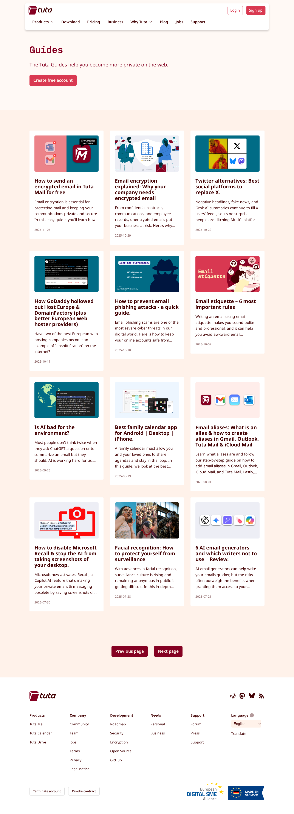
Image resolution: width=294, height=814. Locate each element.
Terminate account (47, 791)
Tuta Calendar (40, 733)
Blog (164, 21)
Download (70, 21)
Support (197, 21)
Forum (196, 724)
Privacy (75, 760)
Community (79, 724)
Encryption (119, 742)
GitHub (116, 760)
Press (195, 733)
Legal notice (79, 768)
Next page (168, 651)
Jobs (179, 21)
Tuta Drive (37, 742)
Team (74, 733)
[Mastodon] (242, 696)
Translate (238, 733)
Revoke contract (84, 791)
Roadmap (118, 724)
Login (235, 10)
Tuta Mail (36, 724)
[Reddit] (233, 697)
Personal (157, 724)
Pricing (93, 21)
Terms (75, 751)
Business (115, 21)
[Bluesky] (252, 697)
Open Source (121, 751)
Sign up (256, 10)
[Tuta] (41, 10)
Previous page (129, 651)
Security (116, 733)
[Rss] (261, 697)
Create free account (53, 80)
